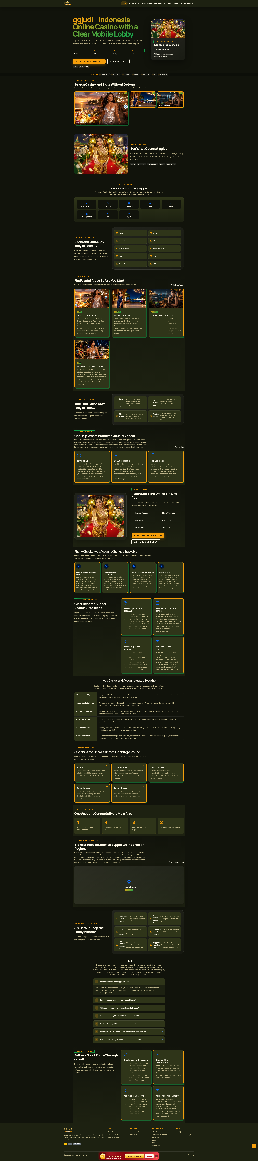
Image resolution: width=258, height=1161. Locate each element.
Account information (89, 61)
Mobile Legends (187, 3)
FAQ (153, 1143)
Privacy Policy (157, 1137)
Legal (154, 1140)
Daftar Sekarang (134, 1156)
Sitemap (191, 1155)
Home (124, 3)
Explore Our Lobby (146, 541)
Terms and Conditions (160, 1134)
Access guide (134, 3)
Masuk (149, 1156)
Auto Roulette (159, 3)
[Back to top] (254, 1146)
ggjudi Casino (147, 3)
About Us (155, 1132)
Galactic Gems (172, 3)
